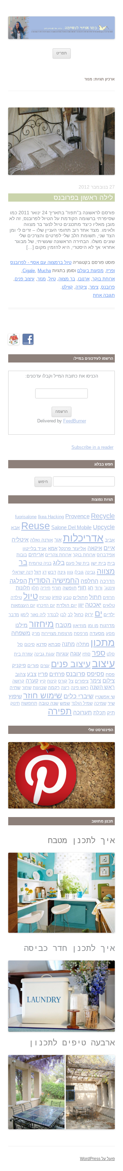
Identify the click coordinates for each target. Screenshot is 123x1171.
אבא (15, 527)
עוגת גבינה (44, 654)
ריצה (65, 687)
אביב (110, 540)
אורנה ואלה (41, 540)
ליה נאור (38, 614)
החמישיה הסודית (53, 580)
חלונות (23, 587)
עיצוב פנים (25, 278)
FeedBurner (74, 420)
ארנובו (84, 278)
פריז (43, 674)
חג (90, 587)
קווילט (67, 287)
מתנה (68, 644)
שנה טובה (48, 703)
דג (44, 572)
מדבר (14, 614)
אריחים (36, 554)
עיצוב (103, 663)
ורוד (98, 587)
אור (58, 540)
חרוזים (109, 597)
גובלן (79, 572)
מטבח (63, 624)
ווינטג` (109, 587)
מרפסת (81, 633)
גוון (70, 572)
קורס (62, 681)
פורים (33, 665)
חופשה (70, 587)
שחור (26, 687)
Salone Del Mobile (71, 527)
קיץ (43, 681)
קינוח (52, 681)
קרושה (18, 681)
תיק (111, 712)
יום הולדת (66, 605)
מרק (36, 633)
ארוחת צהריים (58, 554)
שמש (65, 703)
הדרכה (107, 581)
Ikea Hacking (51, 516)
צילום (108, 681)
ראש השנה (102, 687)
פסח (110, 674)
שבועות (39, 687)
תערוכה (82, 712)
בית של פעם (78, 563)
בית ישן (98, 563)
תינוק (15, 703)
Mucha (44, 270)
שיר (111, 703)
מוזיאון (79, 625)
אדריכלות (83, 538)
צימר (94, 287)
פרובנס (108, 287)
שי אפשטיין (105, 696)
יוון (81, 604)
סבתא (54, 644)
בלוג (59, 562)
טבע (67, 597)
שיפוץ (15, 696)
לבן (63, 614)
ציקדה (81, 287)
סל (20, 644)
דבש (52, 572)
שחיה (15, 687)
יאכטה (93, 604)
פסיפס (95, 673)
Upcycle (104, 527)
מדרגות (107, 625)
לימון (24, 614)
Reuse (35, 525)
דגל (37, 572)
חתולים (80, 597)
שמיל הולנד (82, 703)
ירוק (89, 614)
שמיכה (100, 703)
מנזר (41, 278)
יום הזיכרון (46, 605)
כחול (78, 614)
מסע (110, 633)
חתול (95, 597)
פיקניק (19, 665)
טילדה (16, 597)
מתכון (103, 642)
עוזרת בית (23, 654)
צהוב (20, 674)
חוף (82, 587)
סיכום (29, 644)
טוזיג (57, 597)
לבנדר (53, 614)
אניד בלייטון (34, 548)
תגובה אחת (104, 295)
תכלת (99, 712)
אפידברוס (106, 554)
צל (71, 681)
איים (109, 547)
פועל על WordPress (97, 1158)
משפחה (20, 633)
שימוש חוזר (42, 695)
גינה (61, 572)
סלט (111, 654)
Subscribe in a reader (92, 447)
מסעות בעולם (90, 270)
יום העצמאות (23, 605)
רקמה (53, 687)
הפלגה (18, 580)
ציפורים (81, 681)
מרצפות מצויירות (56, 633)
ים (98, 613)
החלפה (89, 580)
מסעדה (97, 633)
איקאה (94, 548)
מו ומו (93, 625)
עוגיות (62, 654)
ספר (98, 653)
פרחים (57, 674)
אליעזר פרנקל (72, 548)
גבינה (90, 572)
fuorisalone (26, 516)
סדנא (41, 644)
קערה (32, 681)
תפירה (60, 711)
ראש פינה (79, 687)
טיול (52, 278)
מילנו (21, 625)
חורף (56, 587)
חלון (35, 587)
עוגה (75, 653)
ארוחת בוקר (103, 278)
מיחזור (41, 624)
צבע (32, 674)
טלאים (109, 605)
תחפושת (29, 703)
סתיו (86, 654)
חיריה (45, 587)
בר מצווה (66, 278)
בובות (21, 554)
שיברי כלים (79, 696)
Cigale (29, 270)
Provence (77, 516)
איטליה (20, 539)
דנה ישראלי (22, 572)
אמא (52, 548)
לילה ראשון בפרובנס (83, 197)
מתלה (82, 644)
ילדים (109, 614)
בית (111, 563)
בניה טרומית (40, 563)
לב (70, 614)
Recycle (103, 516)
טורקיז (45, 597)
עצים (45, 665)
